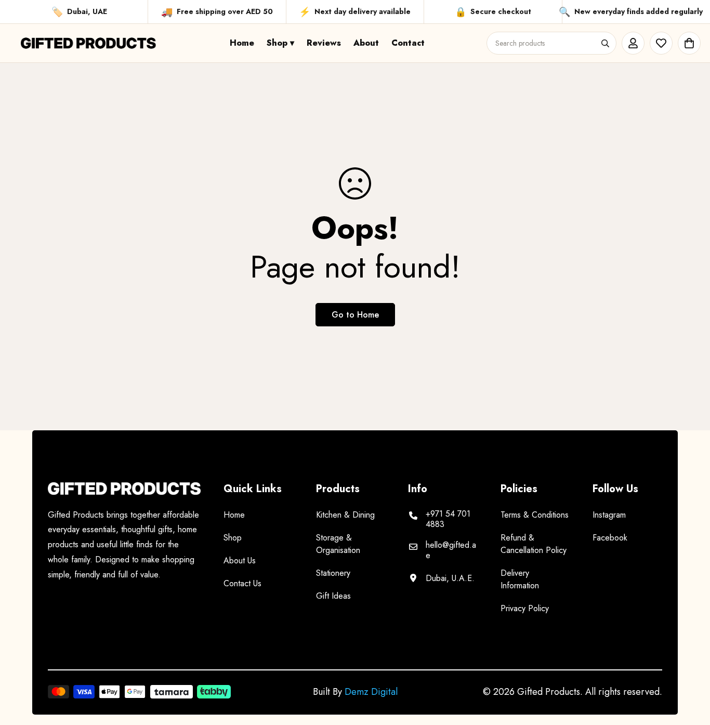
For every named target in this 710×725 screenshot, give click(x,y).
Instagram (609, 515)
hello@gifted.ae (451, 550)
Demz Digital (371, 691)
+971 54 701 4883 (448, 519)
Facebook (610, 538)
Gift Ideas (333, 596)
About (366, 43)
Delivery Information (520, 579)
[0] (689, 43)
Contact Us (242, 583)
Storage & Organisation (338, 544)
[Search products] (605, 43)
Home (242, 43)
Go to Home (355, 315)
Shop (232, 538)
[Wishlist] (661, 43)
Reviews (324, 43)
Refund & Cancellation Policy (534, 544)
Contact (408, 43)
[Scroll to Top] (690, 668)
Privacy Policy (525, 608)
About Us (239, 560)
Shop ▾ (280, 43)
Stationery (333, 573)
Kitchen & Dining (345, 515)
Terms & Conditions (535, 515)
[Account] (633, 43)
